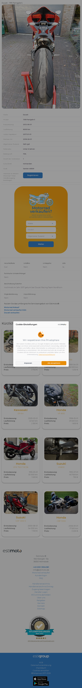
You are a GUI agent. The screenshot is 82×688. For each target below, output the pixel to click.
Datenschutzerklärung (47, 354)
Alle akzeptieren (54, 363)
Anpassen (28, 363)
